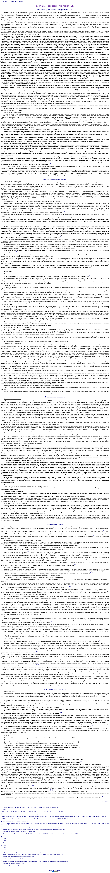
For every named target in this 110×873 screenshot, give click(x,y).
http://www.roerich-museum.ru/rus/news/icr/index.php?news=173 (48, 854)
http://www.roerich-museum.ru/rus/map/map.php (13, 863)
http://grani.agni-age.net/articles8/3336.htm (70, 833)
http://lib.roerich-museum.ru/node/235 (49, 807)
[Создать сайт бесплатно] (55, 872)
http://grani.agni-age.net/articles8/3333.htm (55, 829)
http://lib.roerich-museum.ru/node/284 (59, 861)
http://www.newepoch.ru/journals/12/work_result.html (41, 852)
